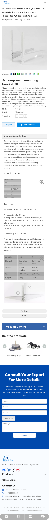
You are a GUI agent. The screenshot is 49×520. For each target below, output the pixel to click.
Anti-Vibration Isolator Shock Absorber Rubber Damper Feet (34, 355)
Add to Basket (30, 124)
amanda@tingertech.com (16, 490)
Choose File (8, 418)
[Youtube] (18, 470)
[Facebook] (4, 470)
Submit (25, 435)
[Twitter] (13, 470)
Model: (4, 109)
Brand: (4, 112)
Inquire (9, 124)
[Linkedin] (9, 470)
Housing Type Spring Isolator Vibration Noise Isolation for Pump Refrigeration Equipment (15, 355)
